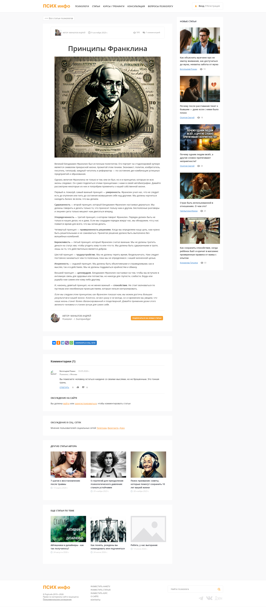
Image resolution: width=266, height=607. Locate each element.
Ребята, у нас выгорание (144, 545)
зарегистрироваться (86, 403)
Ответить (64, 387)
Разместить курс (99, 593)
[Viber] (67, 343)
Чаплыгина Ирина (188, 210)
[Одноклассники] (58, 343)
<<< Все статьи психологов (59, 18)
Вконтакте (113, 428)
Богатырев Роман (188, 69)
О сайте (95, 596)
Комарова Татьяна (189, 262)
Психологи (82, 6)
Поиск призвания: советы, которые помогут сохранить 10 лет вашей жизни (148, 484)
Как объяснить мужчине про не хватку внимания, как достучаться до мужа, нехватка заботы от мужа (199, 61)
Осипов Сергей (187, 117)
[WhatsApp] (71, 343)
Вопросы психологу (160, 6)
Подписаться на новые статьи (146, 318)
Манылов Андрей (77, 32)
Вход (201, 5)
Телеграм (102, 428)
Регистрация (213, 5)
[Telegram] (62, 343)
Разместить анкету (100, 586)
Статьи (96, 6)
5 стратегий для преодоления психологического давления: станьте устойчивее (107, 484)
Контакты (95, 600)
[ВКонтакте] (54, 343)
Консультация (136, 6)
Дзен (122, 428)
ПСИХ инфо (56, 6)
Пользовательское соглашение (57, 599)
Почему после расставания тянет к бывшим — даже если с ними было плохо (199, 109)
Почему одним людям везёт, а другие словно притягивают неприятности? (196, 158)
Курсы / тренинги (113, 6)
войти (66, 403)
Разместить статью (101, 590)
